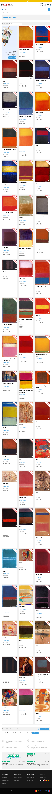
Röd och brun (39, 574)
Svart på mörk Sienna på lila (25, 79)
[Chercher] (49, 9)
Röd (37, 183)
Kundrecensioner (30, 779)
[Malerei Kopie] (42, 780)
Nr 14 (4, 456)
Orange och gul (39, 112)
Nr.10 (4, 427)
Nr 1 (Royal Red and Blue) (42, 286)
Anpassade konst (12, 57)
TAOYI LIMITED (43, 777)
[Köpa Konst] (46, 780)
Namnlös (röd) (22, 497)
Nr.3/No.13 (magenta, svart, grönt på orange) (25, 320)
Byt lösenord (16, 780)
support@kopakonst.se (44, 779)
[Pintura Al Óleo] (48, 780)
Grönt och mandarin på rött (9, 149)
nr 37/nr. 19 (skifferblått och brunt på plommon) (42, 675)
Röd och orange (39, 421)
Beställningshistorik (18, 777)
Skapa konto (16, 782)
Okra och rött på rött (24, 49)
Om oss (3, 779)
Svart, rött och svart (7, 529)
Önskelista (16, 779)
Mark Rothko (23, 52)
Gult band (38, 315)
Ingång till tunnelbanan (8, 383)
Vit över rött (22, 278)
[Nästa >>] (47, 728)
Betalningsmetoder (5, 780)
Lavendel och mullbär (41, 216)
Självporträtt (22, 677)
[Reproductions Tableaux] (43, 780)
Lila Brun (5, 247)
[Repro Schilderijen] (45, 780)
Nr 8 (20, 459)
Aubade (21, 217)
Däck (37, 145)
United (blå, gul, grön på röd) (41, 355)
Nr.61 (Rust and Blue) (41, 80)
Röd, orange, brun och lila (25, 248)
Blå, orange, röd (39, 44)
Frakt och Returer (5, 782)
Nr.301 (20, 354)
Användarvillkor (30, 782)
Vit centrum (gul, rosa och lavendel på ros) (9, 359)
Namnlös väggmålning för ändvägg (41, 386)
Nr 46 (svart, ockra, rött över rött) (9, 80)
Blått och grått (6, 109)
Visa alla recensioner (45, 767)
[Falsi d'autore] (40, 780)
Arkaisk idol (6, 483)
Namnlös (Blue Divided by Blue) (9, 570)
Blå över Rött (39, 537)
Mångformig (22, 606)
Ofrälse (4, 184)
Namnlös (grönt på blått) (25, 116)
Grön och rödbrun (7, 324)
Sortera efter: (5, 23)
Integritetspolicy (30, 780)
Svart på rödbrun (7, 271)
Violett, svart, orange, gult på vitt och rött (26, 391)
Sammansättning (23, 182)
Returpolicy (4, 783)
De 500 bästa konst (30, 777)
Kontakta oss (35, 732)
